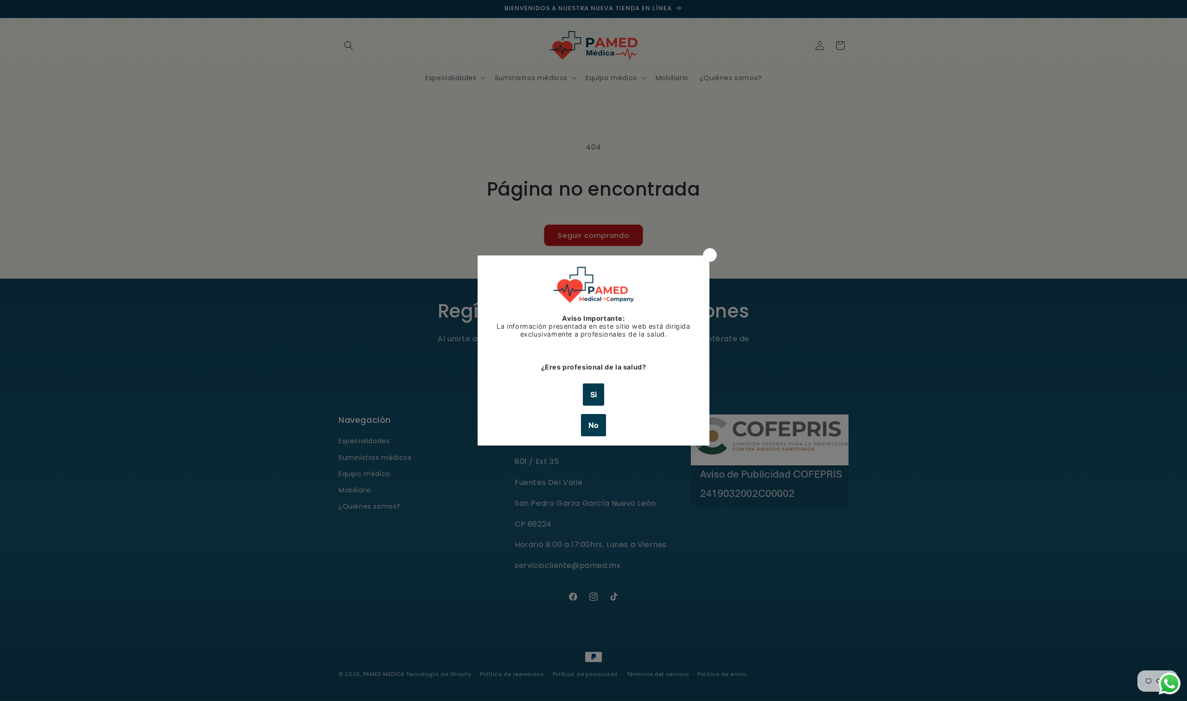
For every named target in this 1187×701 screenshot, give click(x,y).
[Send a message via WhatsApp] (1169, 683)
